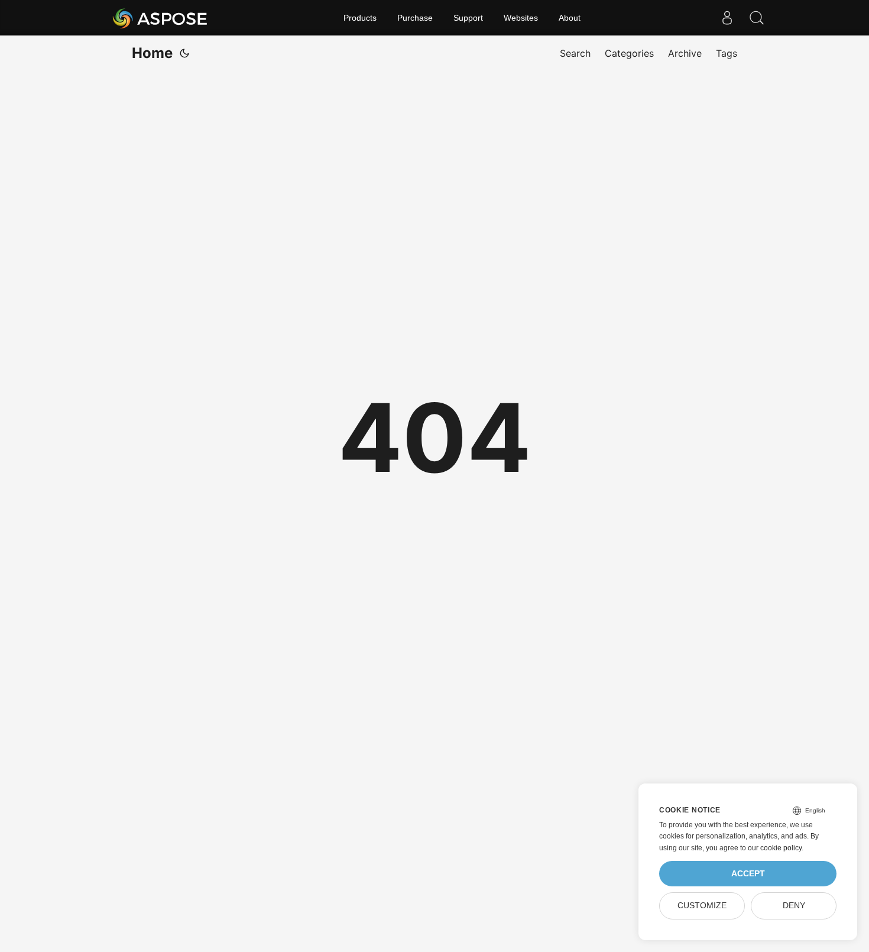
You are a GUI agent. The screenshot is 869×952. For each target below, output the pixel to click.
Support (468, 17)
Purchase (415, 17)
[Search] (756, 17)
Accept (748, 873)
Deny (794, 905)
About (570, 17)
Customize (702, 905)
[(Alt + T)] (184, 53)
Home (152, 52)
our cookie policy (775, 848)
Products (360, 17)
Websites (521, 17)
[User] (727, 17)
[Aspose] (160, 18)
